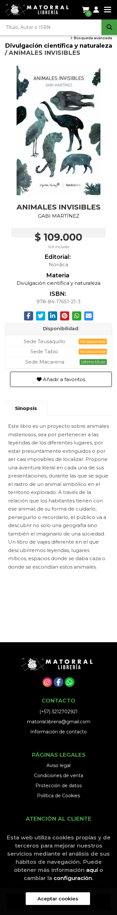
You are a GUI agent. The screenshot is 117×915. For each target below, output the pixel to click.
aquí (92, 870)
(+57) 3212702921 (58, 712)
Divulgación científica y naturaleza (58, 45)
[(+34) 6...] (69, 682)
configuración (73, 878)
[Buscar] (109, 27)
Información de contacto (58, 732)
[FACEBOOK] (58, 682)
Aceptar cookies (57, 899)
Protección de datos (58, 786)
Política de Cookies (58, 796)
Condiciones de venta (58, 775)
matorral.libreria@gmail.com (58, 722)
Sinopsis (26, 408)
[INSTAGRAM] (47, 682)
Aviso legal (58, 765)
